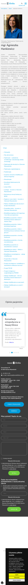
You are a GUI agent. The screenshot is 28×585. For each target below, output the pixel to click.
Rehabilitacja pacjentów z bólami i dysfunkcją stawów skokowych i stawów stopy (13, 219)
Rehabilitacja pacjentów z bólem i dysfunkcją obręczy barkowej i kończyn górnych (14, 230)
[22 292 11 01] (22, 3)
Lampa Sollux (7, 187)
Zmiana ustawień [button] (17, 580)
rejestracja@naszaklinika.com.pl (15, 375)
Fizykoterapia (7, 172)
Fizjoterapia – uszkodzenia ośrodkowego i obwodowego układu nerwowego (14, 159)
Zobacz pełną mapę (14, 404)
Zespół (10, 8)
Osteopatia (7, 152)
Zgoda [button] (16, 574)
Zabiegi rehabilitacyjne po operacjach (14, 282)
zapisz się (14, 509)
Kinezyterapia (7, 179)
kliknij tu (11, 342)
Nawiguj (14, 411)
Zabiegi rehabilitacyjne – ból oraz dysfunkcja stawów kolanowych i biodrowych (13, 277)
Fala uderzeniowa (8, 155)
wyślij (14, 473)
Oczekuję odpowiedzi (7, 458)
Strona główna (4, 8)
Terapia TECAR (8, 268)
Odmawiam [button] (16, 577)
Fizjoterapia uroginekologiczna (12, 169)
